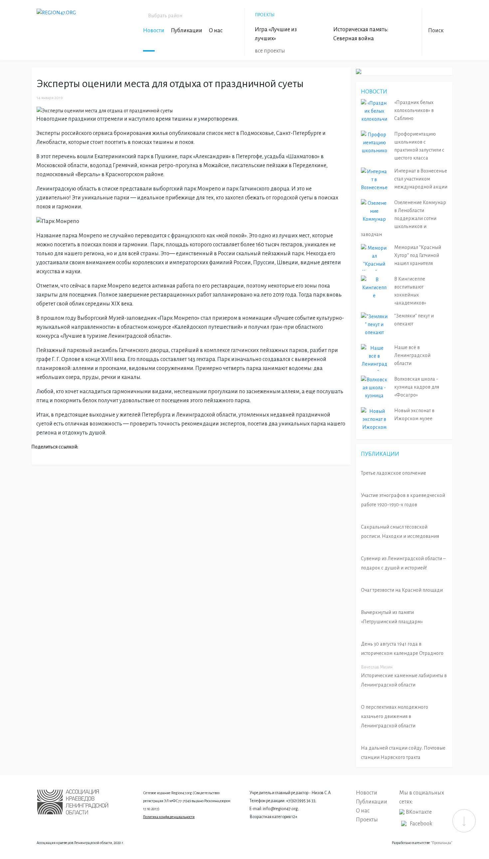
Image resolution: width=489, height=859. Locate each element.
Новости (153, 31)
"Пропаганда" (441, 843)
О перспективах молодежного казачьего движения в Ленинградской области (394, 716)
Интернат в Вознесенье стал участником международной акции (420, 178)
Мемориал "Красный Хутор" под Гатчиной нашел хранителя (417, 255)
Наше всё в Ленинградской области (412, 355)
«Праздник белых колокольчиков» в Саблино (414, 110)
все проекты (270, 51)
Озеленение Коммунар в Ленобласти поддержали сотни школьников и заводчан (403, 218)
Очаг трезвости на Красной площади (402, 590)
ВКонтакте (419, 812)
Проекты (367, 820)
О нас (216, 31)
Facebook (421, 824)
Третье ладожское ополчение (393, 473)
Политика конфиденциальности (169, 817)
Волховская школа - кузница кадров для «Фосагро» (416, 387)
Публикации (186, 31)
